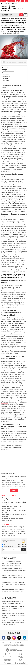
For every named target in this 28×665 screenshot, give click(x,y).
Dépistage (4, 73)
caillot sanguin (13, 414)
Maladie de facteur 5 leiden (10, 488)
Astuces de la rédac (8, 546)
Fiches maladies (12, 3)
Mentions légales (13, 645)
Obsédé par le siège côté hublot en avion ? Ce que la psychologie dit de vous (13, 602)
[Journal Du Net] (20, 654)
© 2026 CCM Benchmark (14, 647)
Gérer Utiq (6, 645)
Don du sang (5, 80)
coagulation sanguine (8, 111)
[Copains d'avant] (7, 660)
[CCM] (7, 654)
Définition (4, 69)
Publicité (17, 642)
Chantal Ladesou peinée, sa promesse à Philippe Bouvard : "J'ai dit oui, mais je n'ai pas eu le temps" (13, 584)
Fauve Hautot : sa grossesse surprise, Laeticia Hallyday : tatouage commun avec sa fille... (13, 577)
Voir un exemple (22, 544)
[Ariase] (7, 663)
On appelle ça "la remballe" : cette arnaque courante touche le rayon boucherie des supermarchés (13, 608)
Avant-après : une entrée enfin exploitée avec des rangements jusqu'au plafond (13, 590)
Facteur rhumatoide (8, 476)
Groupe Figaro (21, 645)
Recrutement (23, 642)
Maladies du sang (8, 495)
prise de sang (5, 230)
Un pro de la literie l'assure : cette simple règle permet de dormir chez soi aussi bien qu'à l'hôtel (13, 615)
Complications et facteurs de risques (13, 527)
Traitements (5, 78)
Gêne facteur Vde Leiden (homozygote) (13, 484)
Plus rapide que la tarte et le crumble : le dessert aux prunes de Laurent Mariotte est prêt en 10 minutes (13, 622)
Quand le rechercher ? (8, 71)
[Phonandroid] (20, 663)
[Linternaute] (7, 657)
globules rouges (21, 433)
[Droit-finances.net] (20, 657)
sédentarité (4, 403)
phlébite (23, 126)
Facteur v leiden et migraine (10, 480)
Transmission (5, 74)
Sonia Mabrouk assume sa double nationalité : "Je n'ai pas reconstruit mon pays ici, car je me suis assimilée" (13, 563)
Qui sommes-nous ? (6, 642)
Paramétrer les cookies (19, 644)
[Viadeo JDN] (20, 660)
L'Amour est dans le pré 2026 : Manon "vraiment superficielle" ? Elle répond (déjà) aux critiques (14, 570)
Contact (13, 642)
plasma (11, 94)
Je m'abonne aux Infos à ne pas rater (16, 62)
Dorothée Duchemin (6, 14)
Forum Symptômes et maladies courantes (14, 486)
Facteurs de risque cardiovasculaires (13, 529)
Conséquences (6, 76)
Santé (4, 544)
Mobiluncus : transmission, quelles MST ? (14, 531)
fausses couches (22, 207)
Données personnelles (8, 644)
